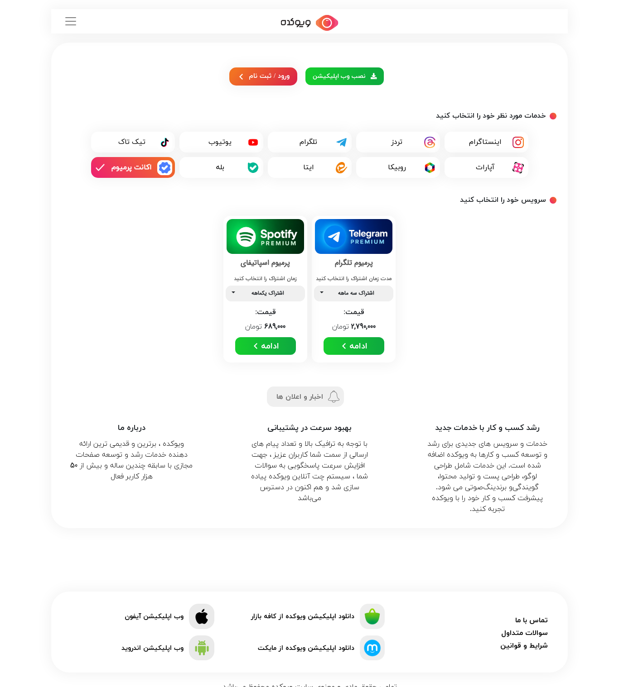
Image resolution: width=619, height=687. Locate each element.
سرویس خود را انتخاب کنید (503, 200)
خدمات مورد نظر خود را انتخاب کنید (491, 116)
